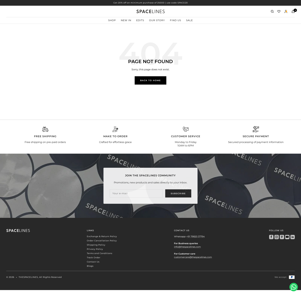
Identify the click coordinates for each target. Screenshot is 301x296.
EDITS (140, 20)
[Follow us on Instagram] (276, 237)
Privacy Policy (95, 249)
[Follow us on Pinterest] (282, 237)
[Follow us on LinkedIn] (292, 237)
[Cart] (293, 11)
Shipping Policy (96, 245)
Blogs (90, 266)
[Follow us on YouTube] (287, 237)
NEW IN (126, 20)
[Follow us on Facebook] (271, 237)
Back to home (150, 80)
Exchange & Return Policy (102, 236)
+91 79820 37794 (196, 236)
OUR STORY (157, 20)
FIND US (175, 20)
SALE (189, 20)
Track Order (93, 257)
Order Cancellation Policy (102, 240)
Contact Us (93, 261)
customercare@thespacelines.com (193, 257)
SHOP (112, 20)
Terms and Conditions (99, 253)
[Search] (272, 11)
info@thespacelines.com (187, 246)
